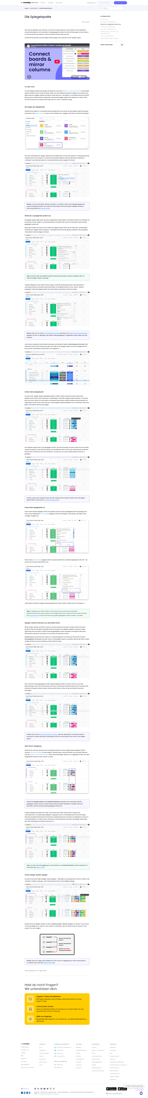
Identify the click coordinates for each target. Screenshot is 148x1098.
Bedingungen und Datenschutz (48, 1092)
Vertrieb (78, 1053)
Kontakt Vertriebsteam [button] (104, 2)
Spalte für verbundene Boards (72, 91)
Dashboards (42, 1059)
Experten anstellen (114, 1076)
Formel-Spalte (33, 615)
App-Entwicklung (114, 1070)
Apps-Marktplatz (25, 1064)
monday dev (59, 1053)
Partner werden (96, 1059)
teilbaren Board (54, 333)
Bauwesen (78, 1068)
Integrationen (42, 1050)
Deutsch (25, 1088)
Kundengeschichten (97, 1056)
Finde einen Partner (115, 1073)
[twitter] (47, 1089)
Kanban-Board (43, 1062)
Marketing (78, 1047)
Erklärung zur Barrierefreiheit (115, 1093)
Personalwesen (80, 1059)
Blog (111, 1053)
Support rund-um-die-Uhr (27, 1067)
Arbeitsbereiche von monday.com (118, 1065)
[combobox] (112, 8)
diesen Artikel (40, 867)
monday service (60, 1056)
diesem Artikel (45, 208)
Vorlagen (23, 1053)
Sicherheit (36, 1092)
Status (35, 1093)
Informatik (78, 1062)
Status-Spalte (44, 514)
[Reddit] (35, 1089)
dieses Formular (48, 962)
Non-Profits (23, 1061)
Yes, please (140, 1090)
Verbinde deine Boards (45, 8)
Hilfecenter (112, 1047)
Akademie (112, 1059)
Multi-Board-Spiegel (36, 752)
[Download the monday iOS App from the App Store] (122, 1088)
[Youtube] (44, 1089)
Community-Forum (44, 1006)
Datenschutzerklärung (63, 1092)
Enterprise (23, 1058)
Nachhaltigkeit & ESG (97, 1062)
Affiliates (94, 1065)
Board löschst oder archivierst (48, 734)
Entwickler (78, 1056)
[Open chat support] (141, 1094)
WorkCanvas (59, 1064)
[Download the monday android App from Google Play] (111, 1088)
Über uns (94, 1047)
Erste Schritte (34, 8)
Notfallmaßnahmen (97, 1068)
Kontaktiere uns (25, 1050)
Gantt (40, 1065)
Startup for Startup (114, 1068)
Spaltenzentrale (40, 113)
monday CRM (59, 1050)
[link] (43, 2)
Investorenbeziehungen (98, 1070)
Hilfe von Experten (44, 1016)
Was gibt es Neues (114, 1056)
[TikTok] (54, 1089)
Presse (93, 1053)
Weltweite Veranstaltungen (117, 1062)
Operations (79, 1065)
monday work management (63, 1047)
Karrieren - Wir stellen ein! (98, 1050)
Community (113, 1050)
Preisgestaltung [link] (91, 3)
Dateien (41, 1056)
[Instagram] (51, 1089)
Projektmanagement (81, 1050)
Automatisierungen (44, 1053)
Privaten (46, 333)
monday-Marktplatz (51, 500)
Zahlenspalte (37, 560)
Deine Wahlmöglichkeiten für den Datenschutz (81, 1092)
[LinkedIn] (38, 1089)
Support (27, 8)
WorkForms (59, 1067)
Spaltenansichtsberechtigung (78, 333)
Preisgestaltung (25, 1047)
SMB (22, 1056)
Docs (40, 1047)
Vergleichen (113, 1079)
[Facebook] (41, 1089)
